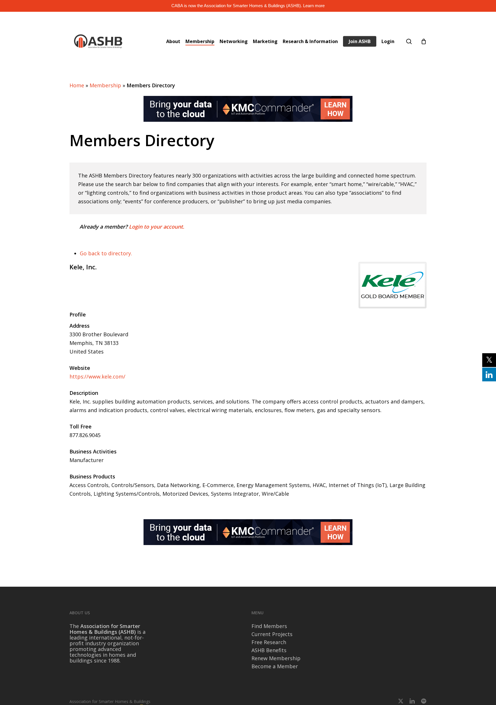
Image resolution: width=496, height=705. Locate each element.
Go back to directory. (106, 253)
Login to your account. (156, 226)
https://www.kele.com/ (97, 376)
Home (76, 85)
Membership (105, 85)
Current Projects (271, 634)
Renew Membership (276, 658)
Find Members (269, 626)
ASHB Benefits (268, 650)
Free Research (268, 642)
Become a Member (274, 666)
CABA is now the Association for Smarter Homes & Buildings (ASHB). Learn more (248, 5)
